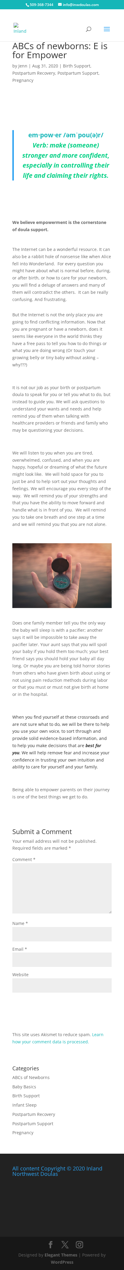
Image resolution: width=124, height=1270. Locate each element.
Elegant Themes (61, 1255)
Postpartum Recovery (33, 73)
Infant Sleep (24, 1105)
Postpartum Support (77, 73)
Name (20, 923)
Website (20, 974)
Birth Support (76, 66)
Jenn (22, 66)
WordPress (62, 1262)
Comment (24, 859)
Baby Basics (24, 1087)
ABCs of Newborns (31, 1077)
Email (19, 949)
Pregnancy (22, 80)
